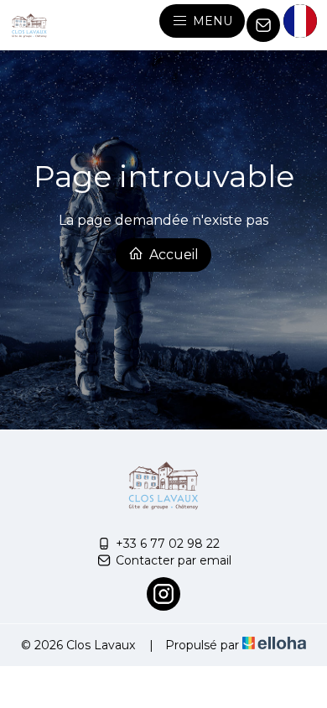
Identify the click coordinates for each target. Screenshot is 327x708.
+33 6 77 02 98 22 (168, 543)
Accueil (172, 255)
